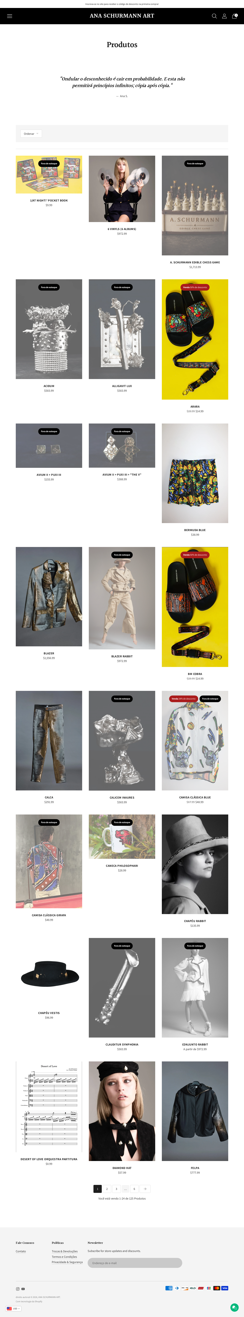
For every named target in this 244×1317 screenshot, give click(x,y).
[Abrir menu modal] (9, 16)
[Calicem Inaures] (122, 740)
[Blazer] (49, 597)
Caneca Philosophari (122, 866)
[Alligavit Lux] (122, 329)
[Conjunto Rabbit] (195, 988)
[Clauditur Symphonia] (122, 988)
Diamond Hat (122, 1168)
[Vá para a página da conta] (224, 16)
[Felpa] (195, 1111)
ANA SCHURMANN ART (49, 1297)
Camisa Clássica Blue (195, 797)
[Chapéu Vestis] (49, 972)
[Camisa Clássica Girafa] (49, 861)
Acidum (49, 386)
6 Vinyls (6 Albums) (122, 229)
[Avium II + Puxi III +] (122, 446)
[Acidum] (49, 329)
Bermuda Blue (195, 530)
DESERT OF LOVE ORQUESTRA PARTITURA (49, 1159)
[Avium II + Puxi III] (49, 446)
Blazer (49, 653)
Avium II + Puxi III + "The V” (122, 474)
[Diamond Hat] (122, 1111)
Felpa (195, 1168)
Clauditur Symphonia (122, 1044)
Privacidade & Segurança (67, 1262)
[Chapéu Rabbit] (195, 864)
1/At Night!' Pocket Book (49, 200)
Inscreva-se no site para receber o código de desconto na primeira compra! (122, 3)
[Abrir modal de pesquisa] (214, 16)
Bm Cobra (195, 674)
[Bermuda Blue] (195, 473)
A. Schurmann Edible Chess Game (195, 262)
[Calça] (49, 740)
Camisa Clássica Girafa (49, 915)
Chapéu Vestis (49, 1013)
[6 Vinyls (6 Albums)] (122, 189)
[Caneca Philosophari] (122, 836)
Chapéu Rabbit (195, 921)
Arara (195, 406)
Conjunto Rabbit (195, 1044)
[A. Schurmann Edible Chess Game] (195, 205)
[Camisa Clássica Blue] (195, 740)
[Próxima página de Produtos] (145, 1189)
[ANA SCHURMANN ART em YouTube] (23, 1289)
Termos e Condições (64, 1257)
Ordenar (29, 134)
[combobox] (13, 1308)
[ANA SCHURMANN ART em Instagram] (18, 1289)
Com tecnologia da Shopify (29, 1301)
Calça (49, 797)
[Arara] (195, 339)
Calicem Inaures (122, 797)
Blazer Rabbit (122, 656)
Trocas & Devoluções (65, 1251)
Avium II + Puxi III (49, 475)
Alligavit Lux (122, 386)
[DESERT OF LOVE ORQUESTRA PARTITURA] (49, 1106)
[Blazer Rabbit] (122, 598)
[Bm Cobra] (195, 607)
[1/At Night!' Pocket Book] (49, 174)
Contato (21, 1251)
